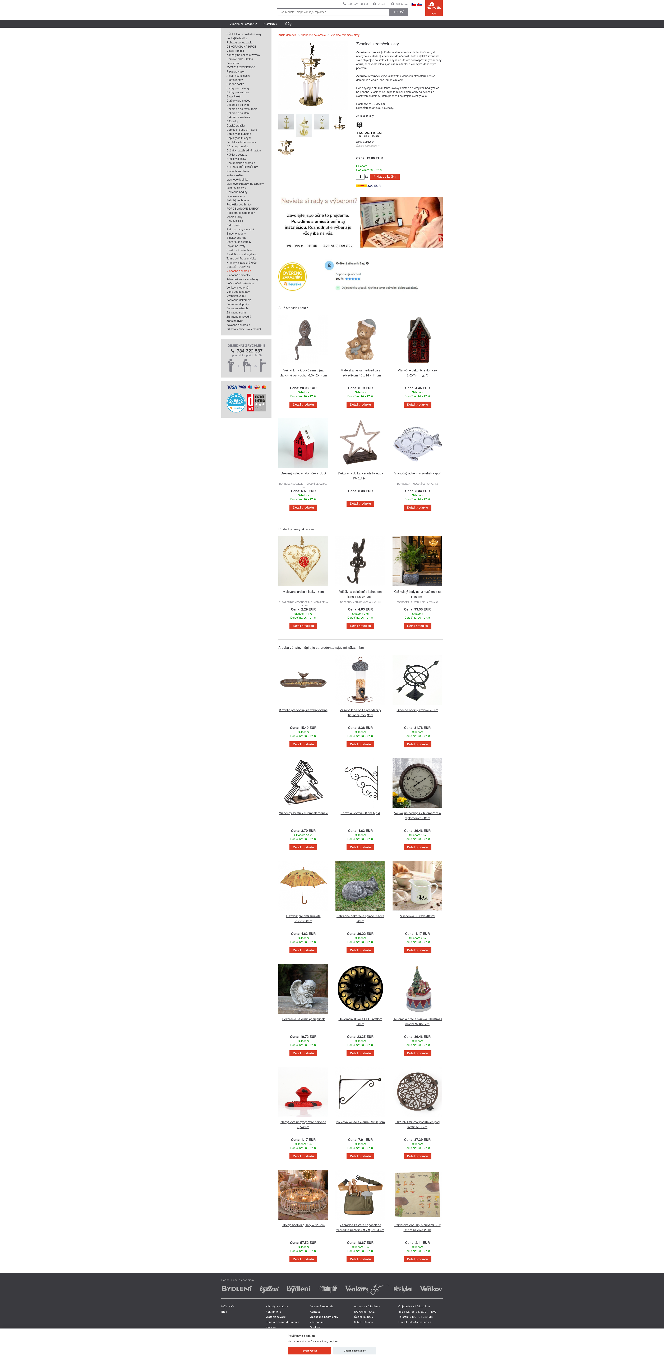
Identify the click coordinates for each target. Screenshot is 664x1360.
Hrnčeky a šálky (236, 159)
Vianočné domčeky (238, 275)
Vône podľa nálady (238, 292)
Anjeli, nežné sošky (238, 76)
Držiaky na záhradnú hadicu (244, 150)
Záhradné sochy (236, 312)
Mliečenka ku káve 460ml (417, 915)
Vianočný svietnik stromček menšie (303, 812)
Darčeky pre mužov (238, 100)
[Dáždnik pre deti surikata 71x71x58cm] (303, 911)
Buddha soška (235, 84)
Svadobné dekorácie (239, 250)
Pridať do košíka (385, 176)
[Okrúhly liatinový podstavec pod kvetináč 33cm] (417, 1117)
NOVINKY (271, 24)
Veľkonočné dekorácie (240, 283)
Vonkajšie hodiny (237, 38)
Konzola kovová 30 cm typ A (360, 812)
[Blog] (288, 24)
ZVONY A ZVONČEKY (241, 67)
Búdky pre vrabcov (238, 92)
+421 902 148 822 (358, 4)
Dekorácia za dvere (238, 117)
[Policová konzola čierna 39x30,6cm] (360, 1117)
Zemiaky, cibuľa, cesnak (241, 142)
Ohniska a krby (236, 196)
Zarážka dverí (235, 321)
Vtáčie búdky (234, 217)
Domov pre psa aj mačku (242, 130)
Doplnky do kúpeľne (239, 134)
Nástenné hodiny (237, 192)
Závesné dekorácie (238, 325)
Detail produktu (303, 404)
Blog (224, 1311)
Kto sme (271, 1327)
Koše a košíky (235, 175)
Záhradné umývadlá (239, 316)
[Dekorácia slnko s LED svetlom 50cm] (360, 1014)
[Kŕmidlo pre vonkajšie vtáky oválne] (303, 705)
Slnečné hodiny (236, 233)
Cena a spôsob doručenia (282, 1322)
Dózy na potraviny (238, 146)
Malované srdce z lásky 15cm (303, 591)
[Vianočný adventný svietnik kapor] (417, 468)
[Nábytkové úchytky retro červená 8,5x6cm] (303, 1117)
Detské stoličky (236, 125)
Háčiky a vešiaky (237, 154)
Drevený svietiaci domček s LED (303, 473)
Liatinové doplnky (237, 179)
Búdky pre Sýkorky (238, 88)
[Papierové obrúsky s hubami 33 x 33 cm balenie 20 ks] (417, 1220)
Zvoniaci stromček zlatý (345, 35)
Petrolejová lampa (238, 200)
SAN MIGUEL (235, 221)
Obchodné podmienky (324, 1316)
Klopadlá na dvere (238, 171)
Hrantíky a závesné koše (242, 262)
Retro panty (234, 225)
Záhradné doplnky (238, 304)
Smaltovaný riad (236, 238)
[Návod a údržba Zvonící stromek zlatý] (359, 124)
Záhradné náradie (237, 308)
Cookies (315, 1327)
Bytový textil (234, 96)
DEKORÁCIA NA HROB (241, 46)
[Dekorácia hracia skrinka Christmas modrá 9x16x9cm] (417, 1014)
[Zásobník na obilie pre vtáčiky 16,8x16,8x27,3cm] (360, 705)
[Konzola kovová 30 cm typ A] (360, 808)
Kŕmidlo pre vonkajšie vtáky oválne (303, 709)
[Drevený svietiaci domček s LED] (303, 468)
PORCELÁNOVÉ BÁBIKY (243, 208)
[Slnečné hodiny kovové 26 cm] (417, 705)
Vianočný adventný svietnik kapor (417, 473)
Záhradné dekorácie (239, 300)
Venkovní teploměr (238, 287)
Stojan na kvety (236, 246)
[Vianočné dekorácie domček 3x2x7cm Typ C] (417, 365)
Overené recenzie (321, 1306)
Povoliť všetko (309, 1350)
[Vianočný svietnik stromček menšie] (303, 808)
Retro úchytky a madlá (240, 229)
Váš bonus (402, 4)
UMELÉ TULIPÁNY (239, 267)
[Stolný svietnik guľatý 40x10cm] (303, 1220)
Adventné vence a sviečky (243, 279)
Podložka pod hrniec (239, 204)
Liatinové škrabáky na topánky (245, 184)
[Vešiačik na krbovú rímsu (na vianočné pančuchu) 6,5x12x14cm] (303, 365)
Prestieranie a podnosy (241, 213)
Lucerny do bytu (236, 188)
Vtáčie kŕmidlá (235, 51)
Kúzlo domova (287, 35)
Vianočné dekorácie (239, 271)
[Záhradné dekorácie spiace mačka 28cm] (360, 911)
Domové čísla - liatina (240, 59)
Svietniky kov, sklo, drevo (242, 254)
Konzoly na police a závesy (243, 55)
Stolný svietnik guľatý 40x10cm (303, 1224)
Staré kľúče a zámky (239, 242)
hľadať (399, 12)
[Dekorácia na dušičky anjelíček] (303, 1014)
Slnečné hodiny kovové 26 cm (417, 709)
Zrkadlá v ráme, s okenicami (244, 329)
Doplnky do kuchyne (239, 138)
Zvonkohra (233, 63)
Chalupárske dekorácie (241, 163)
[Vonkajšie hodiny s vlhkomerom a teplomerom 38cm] (417, 808)
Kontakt (382, 4)
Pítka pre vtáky (236, 71)
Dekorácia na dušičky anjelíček (303, 1018)
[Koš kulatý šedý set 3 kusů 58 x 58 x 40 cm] (417, 587)
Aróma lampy (235, 80)
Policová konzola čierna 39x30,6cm (360, 1121)
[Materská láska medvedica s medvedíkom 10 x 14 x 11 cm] (360, 365)
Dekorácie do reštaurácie (242, 109)
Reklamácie (273, 1311)
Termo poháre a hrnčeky (241, 258)
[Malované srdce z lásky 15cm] (303, 587)
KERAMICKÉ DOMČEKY (242, 167)
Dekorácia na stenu (238, 113)
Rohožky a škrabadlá (239, 42)
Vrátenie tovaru (276, 1316)
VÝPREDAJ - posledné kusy (244, 34)
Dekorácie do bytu (238, 105)
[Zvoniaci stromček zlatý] (313, 109)
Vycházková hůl (236, 296)
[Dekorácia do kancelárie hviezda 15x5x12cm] (360, 468)
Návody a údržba (277, 1306)
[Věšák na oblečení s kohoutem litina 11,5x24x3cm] (360, 587)
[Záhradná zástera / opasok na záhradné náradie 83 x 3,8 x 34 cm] (360, 1220)
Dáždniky (232, 121)
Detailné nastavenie (355, 1350)
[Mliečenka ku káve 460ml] (417, 911)
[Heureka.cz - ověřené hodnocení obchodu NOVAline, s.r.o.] (236, 411)
